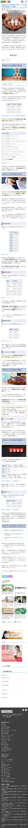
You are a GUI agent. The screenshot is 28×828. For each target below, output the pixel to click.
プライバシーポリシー (6, 714)
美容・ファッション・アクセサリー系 (8, 778)
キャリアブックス (9, 297)
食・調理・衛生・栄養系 (5, 739)
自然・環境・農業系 (5, 747)
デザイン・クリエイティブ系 (6, 761)
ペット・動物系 (4, 746)
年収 (17, 622)
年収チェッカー (9, 341)
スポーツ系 (3, 741)
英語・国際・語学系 (5, 772)
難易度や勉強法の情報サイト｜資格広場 (15, 824)
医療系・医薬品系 (4, 733)
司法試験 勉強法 (5, 681)
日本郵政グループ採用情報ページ (13, 481)
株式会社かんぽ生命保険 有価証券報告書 (15, 115)
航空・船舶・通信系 (5, 744)
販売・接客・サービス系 (5, 770)
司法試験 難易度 (5, 685)
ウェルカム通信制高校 (6, 716)
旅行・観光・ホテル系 (5, 775)
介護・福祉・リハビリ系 (5, 736)
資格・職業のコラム (9, 622)
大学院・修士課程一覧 (5, 780)
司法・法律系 (3, 725)
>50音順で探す (4, 756)
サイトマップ (16, 715)
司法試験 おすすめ (6, 677)
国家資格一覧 (4, 675)
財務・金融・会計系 (5, 728)
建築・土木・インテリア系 (6, 767)
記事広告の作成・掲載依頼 (7, 715)
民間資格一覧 (4, 693)
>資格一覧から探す (5, 754)
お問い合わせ (20, 714)
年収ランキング (9, 163)
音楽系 (2, 762)
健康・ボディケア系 (5, 738)
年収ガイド (7, 254)
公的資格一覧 (4, 690)
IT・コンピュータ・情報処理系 (7, 759)
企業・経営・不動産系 (5, 727)
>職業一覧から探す (5, 755)
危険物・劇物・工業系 (5, 764)
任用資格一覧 (4, 697)
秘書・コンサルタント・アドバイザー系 (8, 730)
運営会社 (14, 714)
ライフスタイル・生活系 (5, 773)
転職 (20, 622)
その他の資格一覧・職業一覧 (6, 749)
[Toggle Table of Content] (7, 60)
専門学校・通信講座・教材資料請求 (7, 781)
